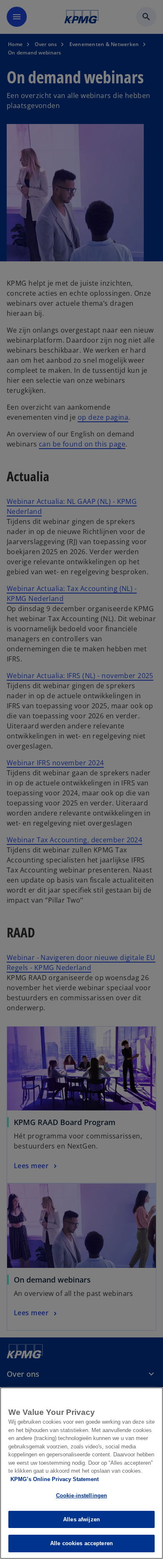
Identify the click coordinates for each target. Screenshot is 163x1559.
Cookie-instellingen (81, 1495)
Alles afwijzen (81, 1519)
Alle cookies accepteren (81, 1543)
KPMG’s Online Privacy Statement (54, 1479)
